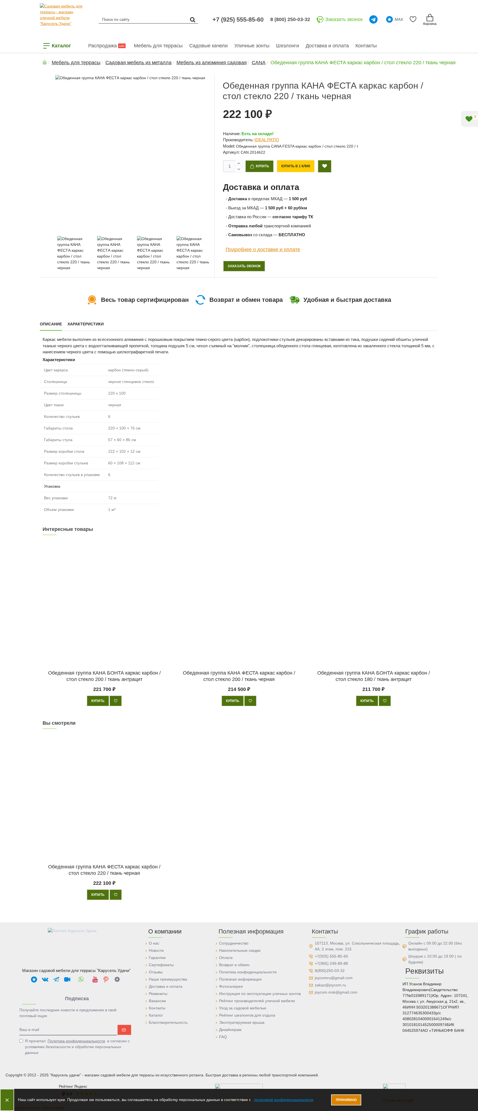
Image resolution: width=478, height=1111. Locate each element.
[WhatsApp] (81, 979)
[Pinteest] (106, 979)
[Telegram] (374, 19)
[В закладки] (115, 700)
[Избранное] (414, 19)
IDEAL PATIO (266, 139)
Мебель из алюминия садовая (211, 62)
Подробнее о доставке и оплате (263, 249)
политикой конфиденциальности (283, 1099)
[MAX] (34, 979)
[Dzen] (117, 979)
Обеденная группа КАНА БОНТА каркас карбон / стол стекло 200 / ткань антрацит (104, 676)
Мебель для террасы (76, 62)
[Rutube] (67, 979)
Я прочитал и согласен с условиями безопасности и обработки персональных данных (77, 1047)
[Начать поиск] (192, 19)
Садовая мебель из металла (138, 62)
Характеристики (85, 324)
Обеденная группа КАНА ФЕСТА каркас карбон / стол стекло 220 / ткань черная (104, 870)
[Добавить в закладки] (325, 166)
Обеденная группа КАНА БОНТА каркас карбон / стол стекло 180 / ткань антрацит (373, 676)
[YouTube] (95, 979)
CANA (259, 62)
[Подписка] (124, 1029)
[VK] (45, 979)
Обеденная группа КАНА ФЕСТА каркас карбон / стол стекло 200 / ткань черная (239, 676)
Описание (51, 324)
